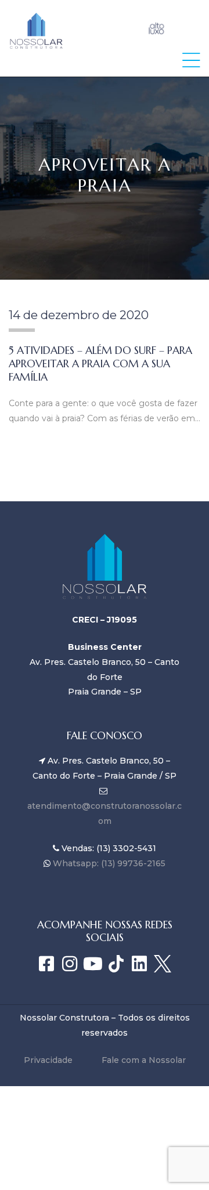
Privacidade (48, 1060)
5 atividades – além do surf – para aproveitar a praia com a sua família (100, 363)
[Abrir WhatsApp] (180, 1160)
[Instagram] (69, 963)
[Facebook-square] (46, 963)
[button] (191, 60)
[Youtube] (93, 963)
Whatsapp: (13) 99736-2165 (108, 863)
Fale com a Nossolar (144, 1060)
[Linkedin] (139, 963)
